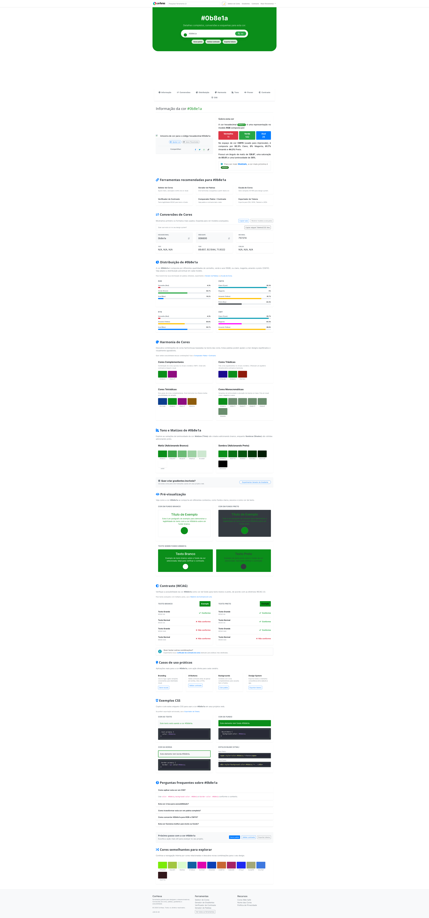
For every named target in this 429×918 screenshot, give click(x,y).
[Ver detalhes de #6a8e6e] (222, 411)
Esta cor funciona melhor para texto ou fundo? (178, 824)
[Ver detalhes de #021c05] (262, 454)
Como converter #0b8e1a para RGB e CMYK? (178, 817)
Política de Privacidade (247, 905)
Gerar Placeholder (192, 142)
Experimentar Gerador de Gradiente (255, 482)
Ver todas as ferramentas (205, 912)
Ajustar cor (176, 142)
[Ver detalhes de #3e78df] (260, 865)
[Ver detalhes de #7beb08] (162, 865)
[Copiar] (188, 238)
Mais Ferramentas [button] (267, 4)
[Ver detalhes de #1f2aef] (241, 865)
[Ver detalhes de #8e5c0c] (192, 401)
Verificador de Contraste (205, 905)
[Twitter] (199, 149)
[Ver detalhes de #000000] (222, 464)
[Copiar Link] (208, 149)
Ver (242, 33)
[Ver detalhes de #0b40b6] (211, 865)
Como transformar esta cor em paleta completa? (179, 810)
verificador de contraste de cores (188, 653)
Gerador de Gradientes (204, 902)
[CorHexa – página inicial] (159, 3)
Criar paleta (223, 687)
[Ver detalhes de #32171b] (162, 875)
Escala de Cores (226, 276)
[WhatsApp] (204, 149)
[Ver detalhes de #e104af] (201, 865)
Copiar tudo (243, 221)
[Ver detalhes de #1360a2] (192, 865)
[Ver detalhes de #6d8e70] (252, 401)
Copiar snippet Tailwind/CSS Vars (257, 227)
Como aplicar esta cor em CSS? (172, 790)
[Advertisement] (214, 72)
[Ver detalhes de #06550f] (242, 454)
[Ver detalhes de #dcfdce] (182, 865)
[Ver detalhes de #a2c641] (172, 865)
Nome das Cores (244, 902)
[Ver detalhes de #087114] (232, 454)
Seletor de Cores (202, 900)
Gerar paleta (197, 42)
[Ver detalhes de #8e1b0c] (242, 374)
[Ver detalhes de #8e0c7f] (172, 374)
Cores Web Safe (244, 900)
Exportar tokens (230, 42)
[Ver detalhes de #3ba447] (172, 454)
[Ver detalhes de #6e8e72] (242, 401)
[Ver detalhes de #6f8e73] (232, 401)
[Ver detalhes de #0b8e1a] (162, 374)
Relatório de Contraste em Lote (201, 597)
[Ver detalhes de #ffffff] (162, 464)
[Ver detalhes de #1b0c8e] (222, 374)
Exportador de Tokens (192, 711)
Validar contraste (213, 42)
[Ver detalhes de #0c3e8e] (162, 401)
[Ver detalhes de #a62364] (231, 865)
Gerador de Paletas (211, 276)
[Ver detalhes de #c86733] (221, 865)
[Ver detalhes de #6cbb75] (182, 454)
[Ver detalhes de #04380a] (252, 454)
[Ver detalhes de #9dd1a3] (192, 454)
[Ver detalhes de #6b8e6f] (262, 401)
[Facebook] (195, 149)
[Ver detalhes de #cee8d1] (201, 454)
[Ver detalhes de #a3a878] (251, 865)
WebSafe (242, 164)
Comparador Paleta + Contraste (205, 355)
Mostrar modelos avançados (261, 221)
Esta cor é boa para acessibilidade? (173, 804)
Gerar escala (163, 687)
